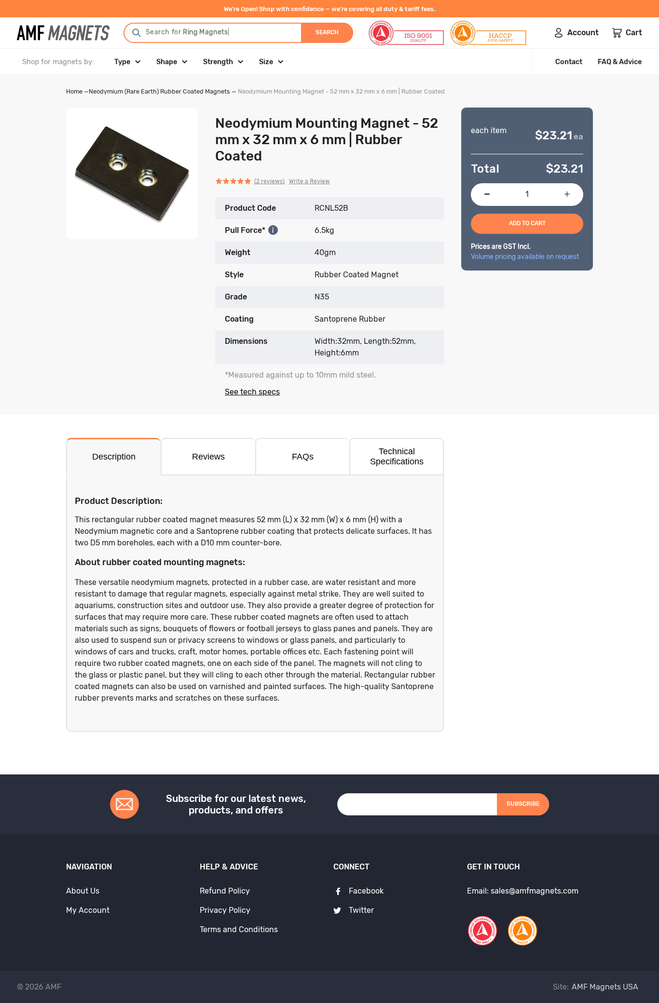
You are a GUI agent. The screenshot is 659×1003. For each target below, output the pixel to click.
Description (114, 456)
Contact (568, 62)
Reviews (208, 456)
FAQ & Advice (620, 62)
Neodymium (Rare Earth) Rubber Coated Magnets (159, 91)
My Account (88, 910)
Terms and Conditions (239, 929)
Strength (218, 62)
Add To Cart (527, 223)
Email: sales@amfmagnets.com (522, 890)
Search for (188, 32)
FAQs (303, 456)
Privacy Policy (225, 910)
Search (327, 32)
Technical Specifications (397, 456)
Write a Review (309, 181)
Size (266, 62)
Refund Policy (225, 890)
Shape (166, 62)
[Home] (63, 32)
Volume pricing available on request (525, 257)
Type (122, 62)
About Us (82, 890)
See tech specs (252, 391)
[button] (272, 182)
